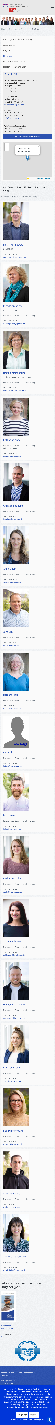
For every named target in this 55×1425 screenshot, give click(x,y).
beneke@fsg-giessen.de (13, 519)
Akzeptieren (22, 1415)
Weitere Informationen (21, 1420)
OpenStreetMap (44, 178)
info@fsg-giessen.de (12, 118)
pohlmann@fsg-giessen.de (14, 955)
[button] (52, 7)
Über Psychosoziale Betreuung (17, 39)
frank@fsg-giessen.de (12, 708)
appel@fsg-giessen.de (12, 456)
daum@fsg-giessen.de (12, 582)
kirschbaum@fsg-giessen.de (14, 390)
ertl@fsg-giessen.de (11, 645)
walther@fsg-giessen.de (13, 1144)
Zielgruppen (9, 45)
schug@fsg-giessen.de (12, 1081)
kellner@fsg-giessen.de (12, 766)
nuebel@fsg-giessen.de (12, 892)
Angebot (7, 50)
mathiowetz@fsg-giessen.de (14, 257)
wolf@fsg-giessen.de (11, 1207)
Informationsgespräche (14, 61)
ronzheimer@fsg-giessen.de (14, 1018)
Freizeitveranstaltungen (14, 67)
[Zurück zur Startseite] (15, 7)
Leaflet (32, 178)
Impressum (39, 1420)
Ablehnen (34, 1415)
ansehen (8, 1334)
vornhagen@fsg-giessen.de (15, 105)
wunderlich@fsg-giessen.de (14, 1270)
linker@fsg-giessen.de (12, 829)
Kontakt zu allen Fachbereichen (27, 136)
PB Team (7, 56)
